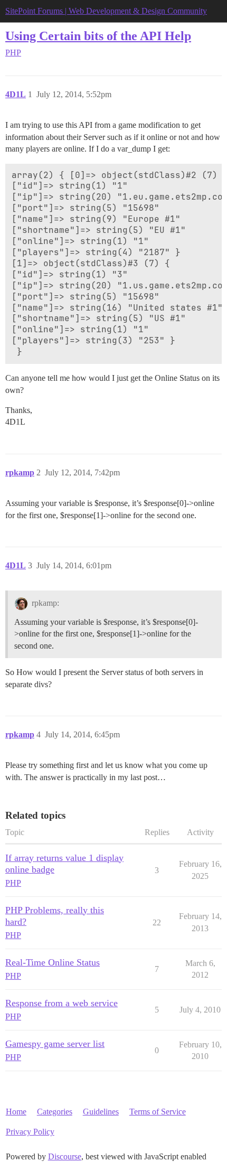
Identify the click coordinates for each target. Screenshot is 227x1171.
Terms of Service (157, 1111)
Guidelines (101, 1111)
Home (16, 1111)
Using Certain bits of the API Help (98, 36)
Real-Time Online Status (52, 962)
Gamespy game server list (55, 1043)
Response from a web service (61, 1003)
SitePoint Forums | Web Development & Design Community (106, 10)
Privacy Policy (30, 1131)
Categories (54, 1111)
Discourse (64, 1156)
